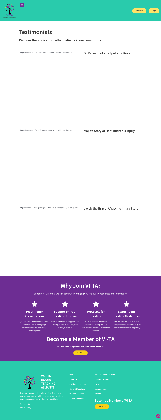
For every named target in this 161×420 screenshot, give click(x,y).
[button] (22, 5)
